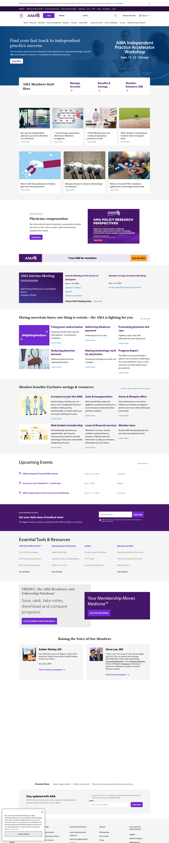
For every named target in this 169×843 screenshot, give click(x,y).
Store (88, 9)
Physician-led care (46, 840)
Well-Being (81, 9)
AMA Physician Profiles (68, 9)
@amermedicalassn (137, 661)
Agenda (68, 291)
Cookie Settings (23, 834)
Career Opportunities (62, 784)
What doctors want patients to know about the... (113, 784)
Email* (91, 801)
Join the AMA (138, 258)
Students (74, 23)
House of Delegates (111, 23)
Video (114, 9)
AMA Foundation (136, 838)
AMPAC (132, 834)
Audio (99, 9)
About (26, 23)
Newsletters (107, 9)
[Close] (42, 812)
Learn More (119, 3)
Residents (66, 23)
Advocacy (33, 23)
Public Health (83, 23)
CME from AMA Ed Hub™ (35, 9)
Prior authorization (47, 832)
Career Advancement (52, 9)
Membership (104, 832)
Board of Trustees (97, 23)
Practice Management (53, 23)
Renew (61, 15)
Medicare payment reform (49, 836)
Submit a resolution (73, 295)
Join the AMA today (99, 613)
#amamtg (126, 664)
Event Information (29, 280)
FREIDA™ (22, 9)
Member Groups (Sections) (136, 23)
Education (41, 23)
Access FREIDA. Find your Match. (39, 621)
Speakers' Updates (73, 287)
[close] (150, 3)
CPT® (93, 9)
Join (48, 15)
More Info (98, 301)
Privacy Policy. (14, 829)
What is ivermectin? (81, 784)
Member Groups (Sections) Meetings (127, 275)
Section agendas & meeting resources (125, 287)
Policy (101, 840)
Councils (122, 23)
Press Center (104, 836)
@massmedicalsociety (115, 661)
